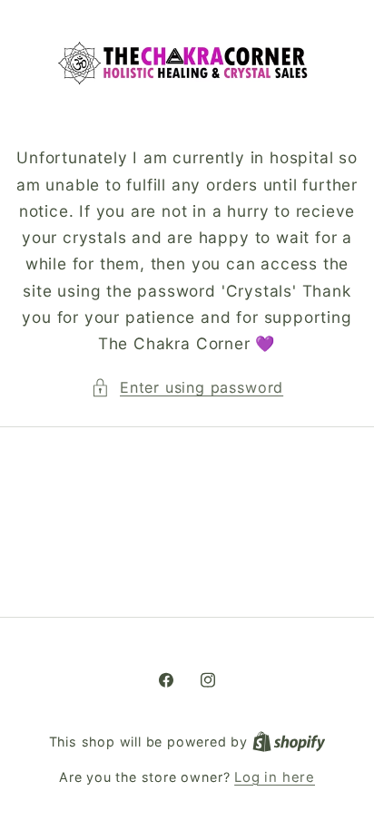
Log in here (274, 777)
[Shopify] (289, 742)
